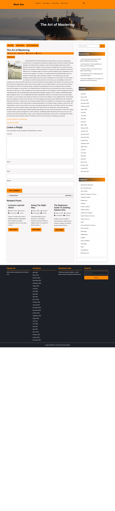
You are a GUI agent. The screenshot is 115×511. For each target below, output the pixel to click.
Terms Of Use (64, 3)
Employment (84, 200)
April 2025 (83, 121)
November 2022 (85, 137)
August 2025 (84, 109)
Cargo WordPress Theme (52, 345)
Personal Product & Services (88, 225)
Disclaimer (38, 3)
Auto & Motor (84, 191)
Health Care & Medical (86, 212)
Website (9, 180)
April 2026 (83, 94)
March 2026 (84, 97)
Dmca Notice (46, 3)
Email (8, 171)
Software (83, 237)
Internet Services (85, 219)
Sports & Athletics (85, 240)
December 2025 (85, 103)
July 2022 (83, 149)
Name (9, 161)
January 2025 (84, 131)
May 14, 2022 (13, 210)
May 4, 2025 (36, 210)
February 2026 (84, 100)
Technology (84, 243)
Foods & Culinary (85, 206)
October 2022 (84, 140)
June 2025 (83, 115)
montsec (22, 53)
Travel (82, 247)
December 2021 (85, 171)
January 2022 (84, 168)
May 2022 (83, 156)
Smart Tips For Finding (12, 122)
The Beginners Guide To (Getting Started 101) (62, 207)
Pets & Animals (85, 228)
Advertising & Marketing (87, 185)
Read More (14, 230)
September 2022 (85, 143)
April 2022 (83, 159)
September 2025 (85, 106)
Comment (9, 134)
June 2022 (83, 152)
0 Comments (13, 213)
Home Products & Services (88, 216)
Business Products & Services (88, 194)
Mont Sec (19, 4)
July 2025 (83, 112)
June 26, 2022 (12, 53)
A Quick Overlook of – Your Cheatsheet (17, 119)
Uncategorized (84, 250)
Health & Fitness (85, 209)
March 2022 (84, 162)
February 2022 (84, 165)
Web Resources (85, 253)
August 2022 (84, 146)
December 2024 (85, 134)
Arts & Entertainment (86, 188)
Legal (82, 222)
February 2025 (84, 128)
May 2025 (83, 118)
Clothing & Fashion (85, 197)
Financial (83, 203)
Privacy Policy (55, 3)
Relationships (20, 45)
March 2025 (84, 125)
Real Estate (84, 231)
